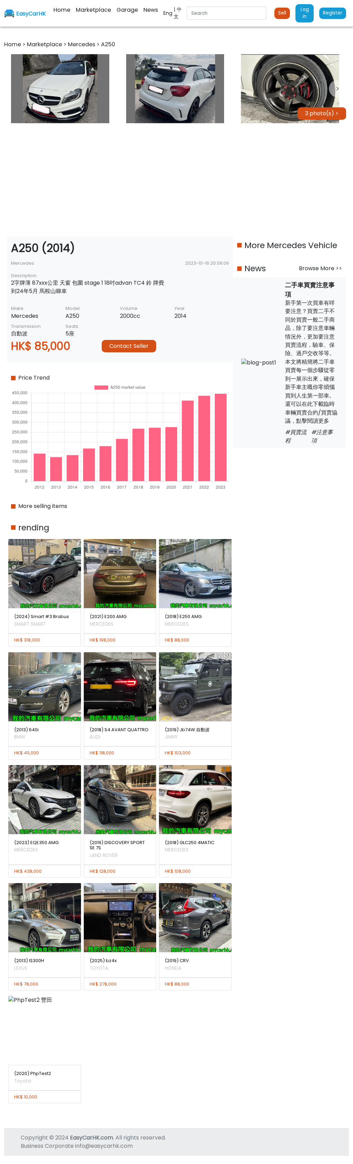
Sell (282, 13)
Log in (305, 13)
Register (332, 13)
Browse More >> (320, 268)
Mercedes (82, 44)
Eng (168, 13)
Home (13, 44)
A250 (108, 44)
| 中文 (178, 13)
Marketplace (45, 44)
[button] (60, 88)
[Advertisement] (176, 179)
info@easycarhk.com (104, 1146)
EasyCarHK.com (91, 1138)
